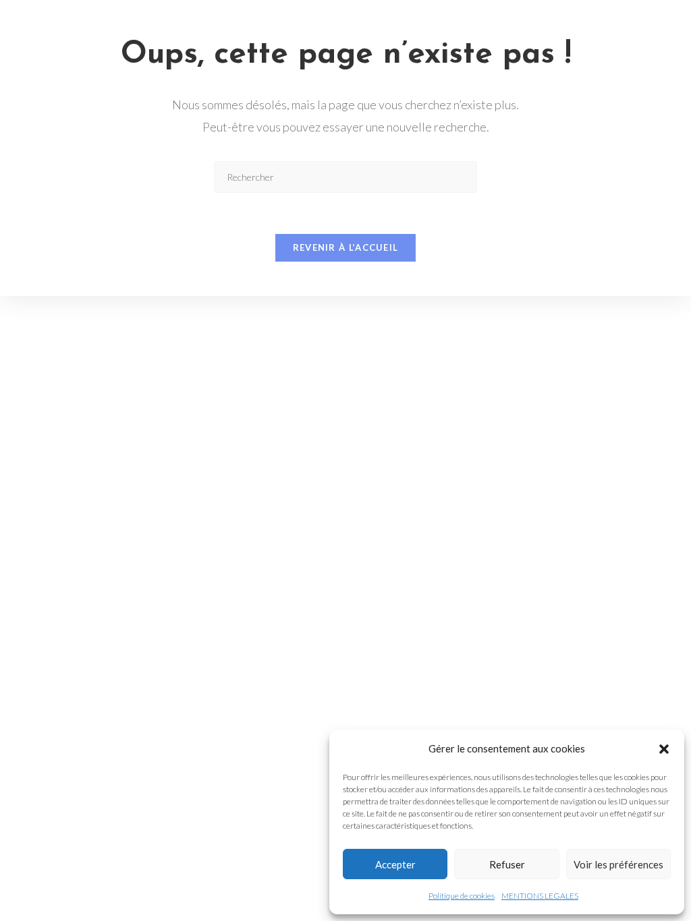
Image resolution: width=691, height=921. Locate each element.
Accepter (395, 864)
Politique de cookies (462, 896)
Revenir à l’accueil (346, 247)
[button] (664, 749)
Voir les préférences (618, 864)
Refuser (507, 864)
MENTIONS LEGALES (539, 896)
